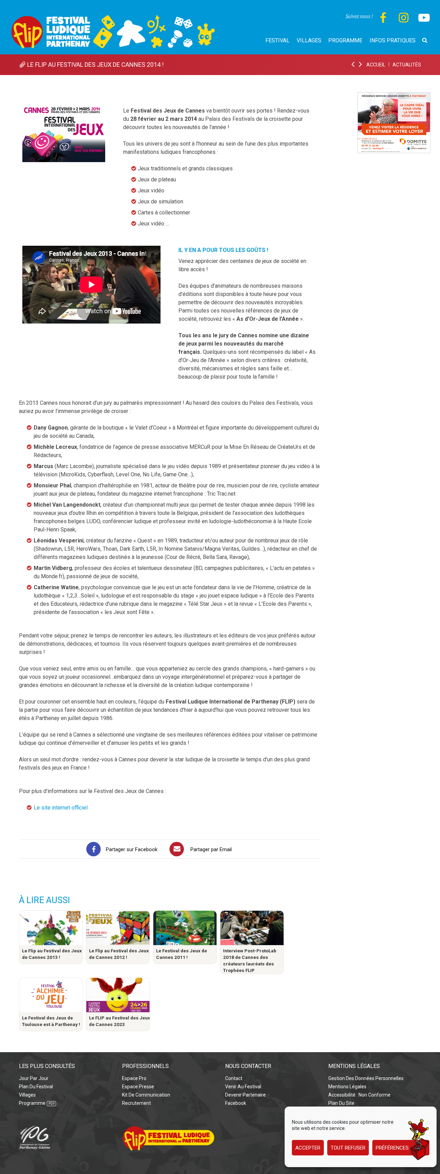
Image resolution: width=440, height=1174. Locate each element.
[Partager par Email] (176, 849)
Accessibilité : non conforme (359, 1095)
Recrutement (136, 1103)
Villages (27, 1095)
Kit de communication (146, 1095)
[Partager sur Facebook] (93, 849)
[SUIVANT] (361, 65)
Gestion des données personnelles (366, 1078)
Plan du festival (36, 1086)
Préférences (392, 1148)
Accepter (307, 1148)
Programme (32, 1103)
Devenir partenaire (245, 1095)
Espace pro (134, 1078)
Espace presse (138, 1086)
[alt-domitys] (394, 96)
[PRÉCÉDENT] (353, 65)
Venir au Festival (243, 1086)
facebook (235, 1103)
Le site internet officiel (61, 807)
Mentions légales (347, 1086)
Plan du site (341, 1103)
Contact (233, 1078)
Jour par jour (33, 1078)
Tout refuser (348, 1148)
